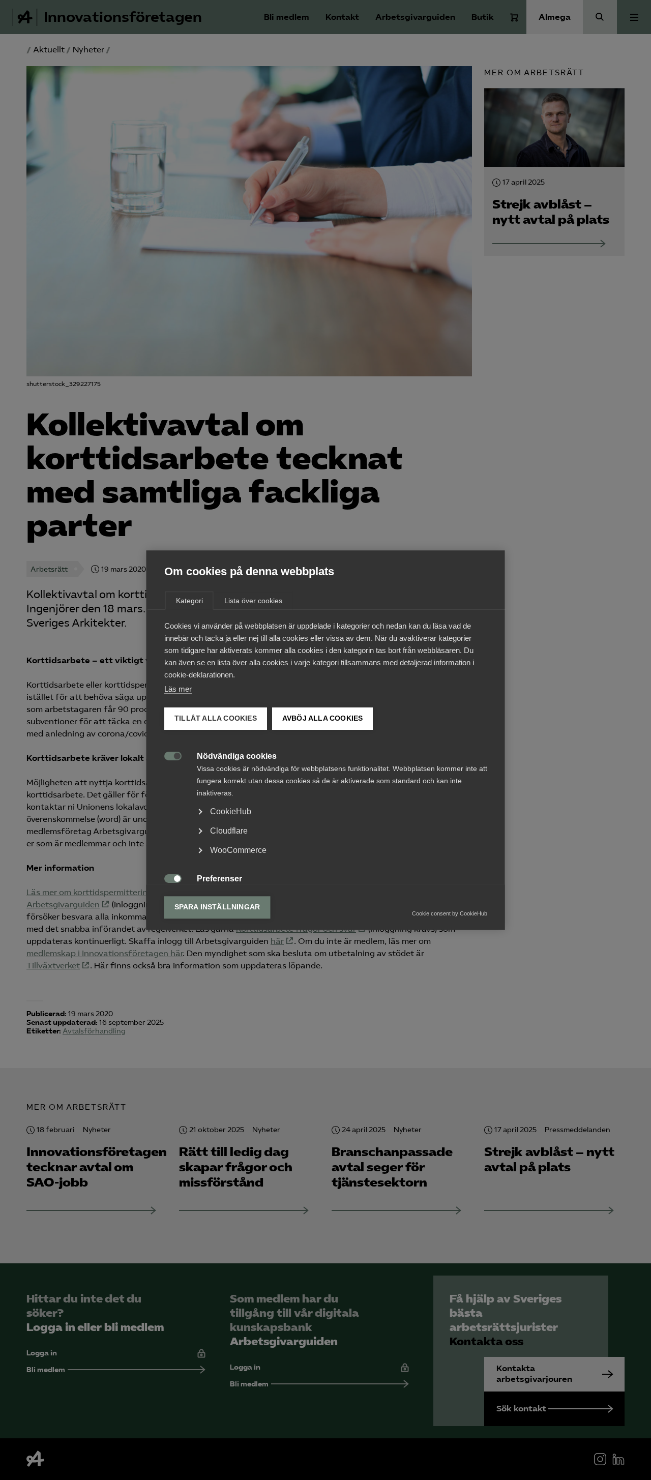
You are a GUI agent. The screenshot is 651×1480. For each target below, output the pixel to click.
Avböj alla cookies (322, 718)
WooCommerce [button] (238, 850)
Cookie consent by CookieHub (449, 913)
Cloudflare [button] (229, 830)
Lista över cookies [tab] (253, 601)
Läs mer (178, 689)
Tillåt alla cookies (215, 718)
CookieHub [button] (230, 811)
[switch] (167, 755)
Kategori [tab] (189, 601)
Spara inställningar (217, 907)
